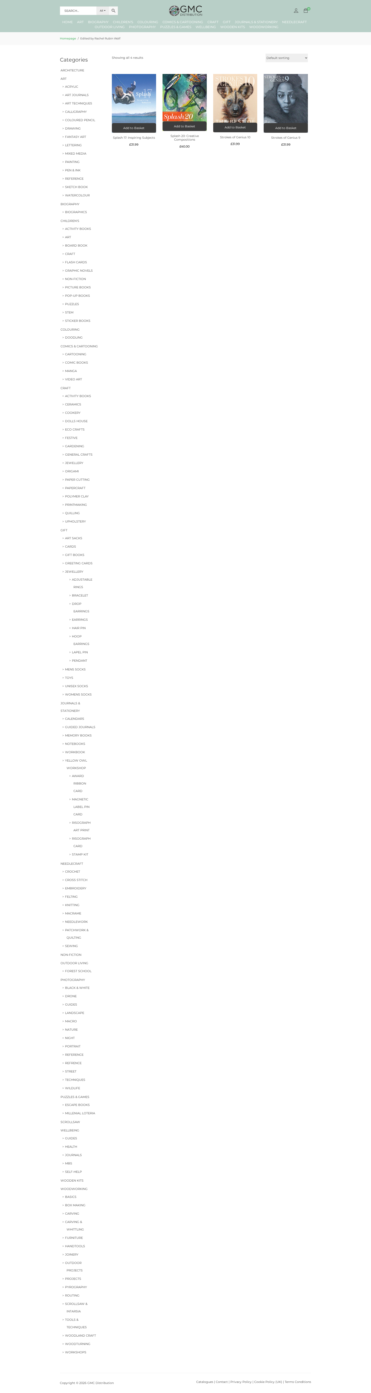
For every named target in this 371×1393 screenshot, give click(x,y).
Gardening (74, 446)
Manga (71, 371)
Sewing (71, 946)
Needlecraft (294, 22)
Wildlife (72, 1088)
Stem (69, 312)
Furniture (74, 1238)
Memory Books (78, 735)
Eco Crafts (75, 429)
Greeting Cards (79, 563)
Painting (72, 162)
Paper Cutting (77, 480)
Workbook (75, 752)
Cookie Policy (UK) (268, 1382)
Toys (69, 678)
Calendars (74, 719)
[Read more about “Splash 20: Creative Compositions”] (185, 126)
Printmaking (76, 505)
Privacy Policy (241, 1382)
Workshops (75, 1352)
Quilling (72, 513)
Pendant (79, 661)
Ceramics (73, 404)
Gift (227, 22)
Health (71, 1147)
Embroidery (75, 888)
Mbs (68, 1163)
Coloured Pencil (80, 120)
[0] (306, 10)
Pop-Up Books (77, 296)
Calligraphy (76, 112)
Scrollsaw (70, 1122)
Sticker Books (77, 321)
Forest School (78, 971)
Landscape (74, 1013)
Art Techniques (78, 103)
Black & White (77, 988)
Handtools (75, 1246)
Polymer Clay (77, 496)
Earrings (80, 620)
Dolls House (76, 421)
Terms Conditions (298, 1382)
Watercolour (77, 195)
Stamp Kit (80, 854)
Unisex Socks (76, 686)
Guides (71, 1004)
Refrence (73, 1063)
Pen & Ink (73, 170)
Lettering (73, 145)
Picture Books (78, 287)
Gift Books (74, 555)
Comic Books (76, 362)
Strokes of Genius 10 (235, 137)
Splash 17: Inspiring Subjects (134, 138)
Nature (71, 1030)
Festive (71, 438)
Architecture (72, 70)
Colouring (147, 22)
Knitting (72, 905)
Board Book (76, 245)
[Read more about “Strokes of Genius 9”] (286, 128)
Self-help (73, 1172)
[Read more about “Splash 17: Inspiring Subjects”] (134, 128)
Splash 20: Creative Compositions (184, 138)
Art (80, 22)
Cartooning (75, 354)
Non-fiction (75, 279)
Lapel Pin (80, 652)
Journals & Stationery (256, 22)
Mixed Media (75, 153)
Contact (222, 1382)
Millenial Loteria (80, 1113)
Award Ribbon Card (79, 783)
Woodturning (77, 1344)
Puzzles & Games (175, 27)
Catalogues (204, 1382)
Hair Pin (79, 628)
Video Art (73, 379)
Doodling (74, 337)
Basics (70, 1197)
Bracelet (80, 595)
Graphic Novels (79, 271)
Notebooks (75, 744)
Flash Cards (76, 262)
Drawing (73, 128)
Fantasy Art (75, 137)
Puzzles (72, 304)
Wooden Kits (232, 27)
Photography (142, 27)
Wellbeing (206, 27)
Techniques (75, 1080)
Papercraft (75, 488)
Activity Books (78, 229)
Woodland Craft (80, 1335)
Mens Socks (75, 669)
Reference (74, 179)
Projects (73, 1279)
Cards (70, 546)
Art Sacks (73, 538)
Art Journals (77, 95)
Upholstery (75, 521)
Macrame (73, 913)
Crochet (72, 871)
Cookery (73, 413)
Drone (71, 996)
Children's (70, 221)
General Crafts (79, 454)
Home (67, 22)
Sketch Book (76, 187)
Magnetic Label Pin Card (81, 806)
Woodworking (263, 27)
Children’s (123, 22)
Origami (72, 471)
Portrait (73, 1046)
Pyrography (76, 1287)
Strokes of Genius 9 (285, 138)
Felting (71, 897)
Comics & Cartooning (183, 22)
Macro (71, 1021)
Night (70, 1038)
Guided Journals (80, 727)
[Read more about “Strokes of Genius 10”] (235, 127)
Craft (213, 22)
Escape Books (77, 1105)
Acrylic (71, 87)
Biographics (76, 212)
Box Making (75, 1205)
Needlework (76, 922)
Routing (72, 1295)
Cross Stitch (76, 880)
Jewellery (74, 463)
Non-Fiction (71, 955)
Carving (72, 1213)
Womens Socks (78, 694)
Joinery (71, 1254)
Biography (98, 22)
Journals (73, 1155)
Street (70, 1071)
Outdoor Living (110, 27)
